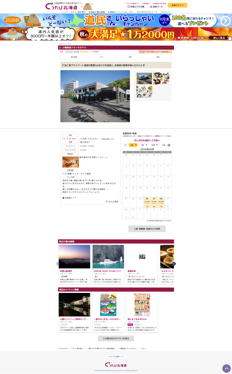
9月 (142, 145)
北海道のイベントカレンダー (121, 12)
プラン (102, 57)
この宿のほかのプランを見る (116, 338)
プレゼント (165, 12)
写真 (130, 57)
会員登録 (145, 3)
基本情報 (74, 57)
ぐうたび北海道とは (132, 3)
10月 (153, 145)
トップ (65, 12)
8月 (132, 145)
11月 (163, 145)
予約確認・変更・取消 (159, 3)
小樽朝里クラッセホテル (74, 47)
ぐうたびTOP (62, 348)
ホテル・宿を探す (78, 12)
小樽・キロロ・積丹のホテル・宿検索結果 (101, 348)
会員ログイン (178, 5)
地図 (158, 57)
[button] (128, 92)
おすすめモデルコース (147, 12)
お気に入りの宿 (137, 6)
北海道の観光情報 (97, 12)
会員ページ (158, 6)
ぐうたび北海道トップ (116, 356)
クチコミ (69, 51)
